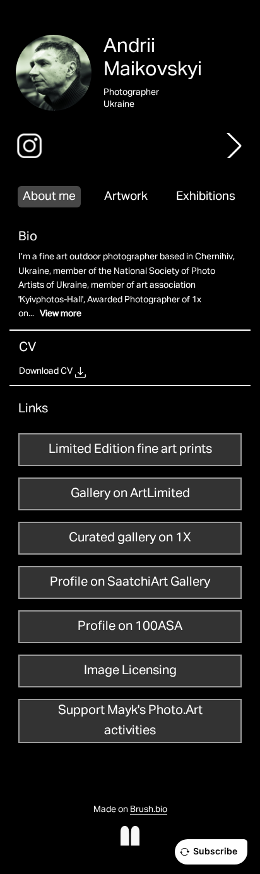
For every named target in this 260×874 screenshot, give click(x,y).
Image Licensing (130, 670)
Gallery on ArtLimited (130, 493)
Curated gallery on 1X (130, 537)
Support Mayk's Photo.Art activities (130, 720)
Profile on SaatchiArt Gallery (130, 581)
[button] (234, 145)
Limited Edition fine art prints (130, 449)
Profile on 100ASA (130, 626)
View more (60, 313)
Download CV (46, 371)
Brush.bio (148, 809)
